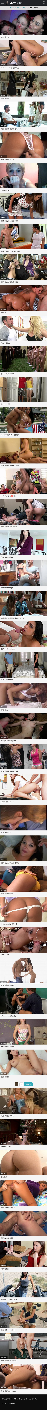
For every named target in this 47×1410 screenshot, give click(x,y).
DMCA (34, 1399)
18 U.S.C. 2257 (7, 1399)
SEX (16, 2)
